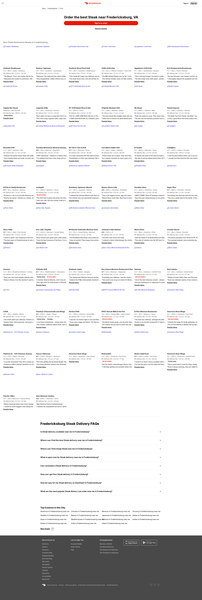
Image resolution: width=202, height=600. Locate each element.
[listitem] (45, 511)
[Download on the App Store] (131, 543)
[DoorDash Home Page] (93, 3)
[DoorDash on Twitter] (155, 585)
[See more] (53, 529)
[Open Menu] (3, 3)
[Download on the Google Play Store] (149, 543)
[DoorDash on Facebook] (151, 585)
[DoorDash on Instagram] (158, 585)
